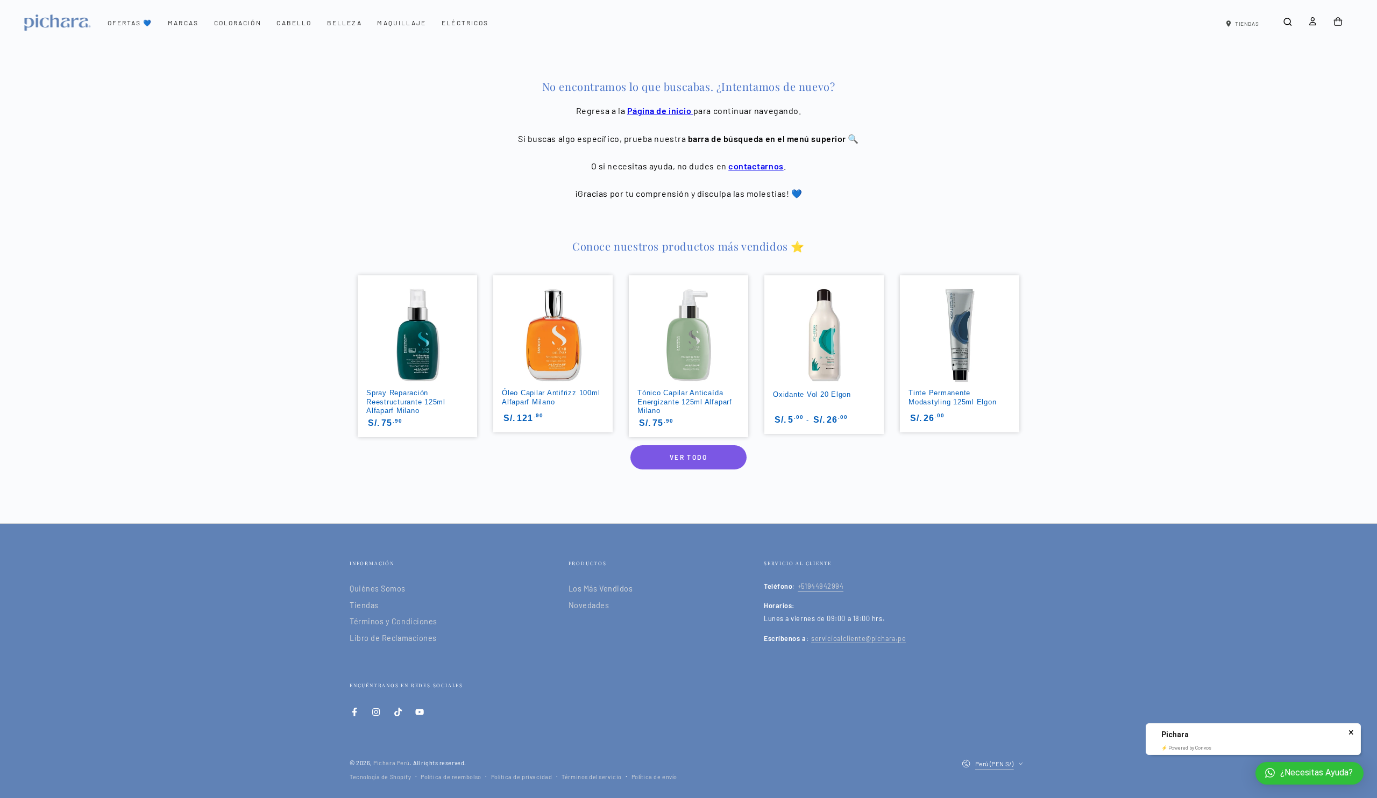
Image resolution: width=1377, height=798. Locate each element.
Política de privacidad (521, 776)
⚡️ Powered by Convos (1186, 748)
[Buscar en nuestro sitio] (1287, 22)
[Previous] (356, 320)
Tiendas (364, 605)
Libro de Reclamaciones (393, 638)
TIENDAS (1247, 23)
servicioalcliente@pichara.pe (858, 638)
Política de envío (654, 776)
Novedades (589, 605)
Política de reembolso (451, 776)
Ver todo (688, 457)
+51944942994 (820, 586)
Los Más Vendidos (601, 588)
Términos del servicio (591, 776)
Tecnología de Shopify (380, 776)
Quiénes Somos (378, 588)
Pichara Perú (391, 762)
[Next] (1020, 320)
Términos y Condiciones (393, 621)
